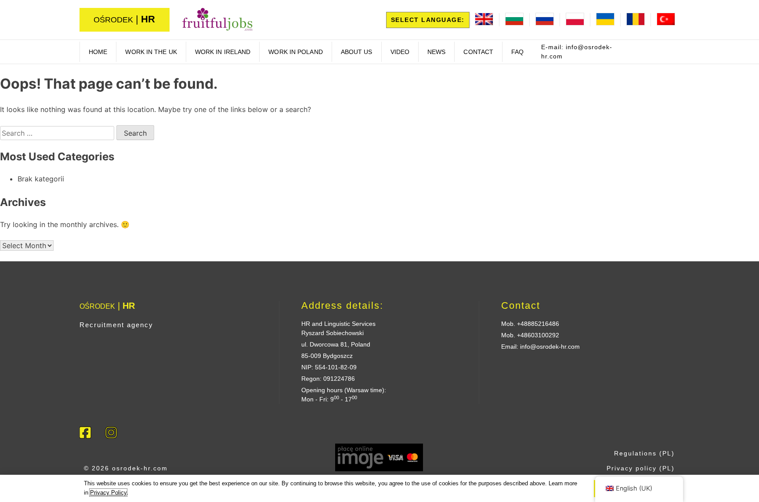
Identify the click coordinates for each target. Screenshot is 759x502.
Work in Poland (295, 51)
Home (98, 51)
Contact (478, 51)
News (436, 51)
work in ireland (223, 51)
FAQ (517, 51)
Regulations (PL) (644, 453)
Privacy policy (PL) (641, 468)
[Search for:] (58, 133)
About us (356, 51)
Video (400, 51)
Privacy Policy (108, 492)
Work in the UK (151, 51)
